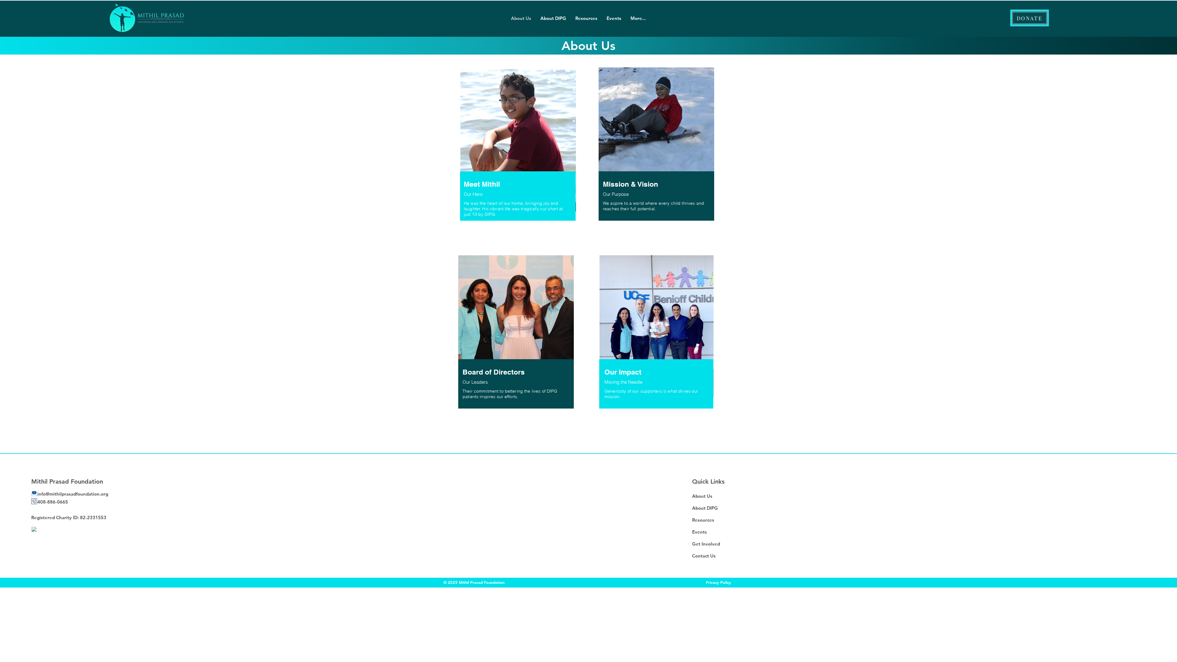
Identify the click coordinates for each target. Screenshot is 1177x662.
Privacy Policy (718, 582)
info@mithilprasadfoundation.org (72, 494)
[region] (518, 154)
